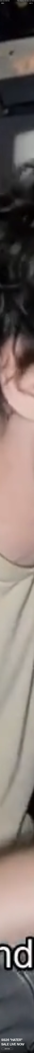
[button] (32, 3)
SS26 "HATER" (11, 1040)
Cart (31, 3)
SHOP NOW (7, 1048)
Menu (2, 3)
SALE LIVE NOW (12, 1044)
